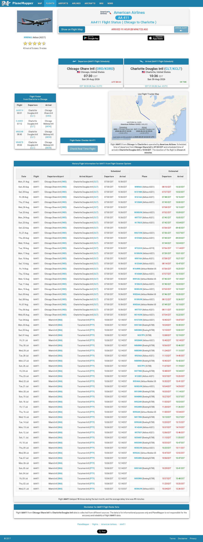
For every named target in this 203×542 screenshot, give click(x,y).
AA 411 (123, 18)
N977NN (138, 371)
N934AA (136, 381)
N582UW (138, 386)
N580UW (138, 212)
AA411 (123, 524)
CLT (32, 116)
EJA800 (19, 121)
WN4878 (19, 142)
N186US (138, 284)
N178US (138, 223)
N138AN (138, 202)
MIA (60, 320)
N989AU (28, 37)
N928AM (138, 340)
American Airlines (129, 12)
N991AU (136, 279)
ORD (48, 116)
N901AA (138, 258)
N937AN (138, 325)
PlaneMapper (83, 524)
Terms (174, 538)
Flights (95, 524)
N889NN (138, 361)
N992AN (138, 422)
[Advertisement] (123, 49)
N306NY (138, 437)
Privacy (194, 538)
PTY (92, 320)
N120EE (138, 376)
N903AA (136, 294)
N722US (138, 248)
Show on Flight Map (72, 29)
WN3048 (19, 132)
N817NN (138, 417)
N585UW (138, 289)
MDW (48, 126)
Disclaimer (184, 538)
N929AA (138, 356)
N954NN (138, 458)
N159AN (138, 238)
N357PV (141, 335)
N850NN (138, 330)
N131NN (138, 192)
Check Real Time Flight (82, 148)
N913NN (138, 391)
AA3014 (19, 110)
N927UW (138, 233)
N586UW (138, 489)
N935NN (138, 443)
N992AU (136, 453)
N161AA (138, 197)
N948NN (138, 397)
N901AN (138, 468)
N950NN (138, 478)
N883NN (138, 350)
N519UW (138, 315)
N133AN (138, 263)
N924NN (138, 407)
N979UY (138, 432)
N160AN (138, 274)
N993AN (136, 412)
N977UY (138, 217)
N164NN (136, 269)
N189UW (138, 253)
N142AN (138, 427)
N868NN (138, 345)
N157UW (138, 320)
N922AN (138, 402)
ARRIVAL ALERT (181, 28)
